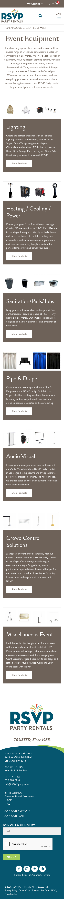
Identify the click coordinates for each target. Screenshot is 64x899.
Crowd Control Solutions (23, 541)
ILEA (7, 804)
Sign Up (11, 857)
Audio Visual (20, 456)
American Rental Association (19, 796)
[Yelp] (42, 869)
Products (18, 28)
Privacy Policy (11, 890)
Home (7, 28)
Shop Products (19, 163)
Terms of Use (24, 890)
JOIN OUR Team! (15, 816)
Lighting (15, 127)
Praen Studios (11, 894)
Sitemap (35, 890)
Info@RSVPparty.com (17, 784)
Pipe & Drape (21, 378)
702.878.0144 (12, 780)
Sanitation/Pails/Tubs (30, 301)
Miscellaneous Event (29, 634)
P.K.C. (53, 890)
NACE (8, 800)
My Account (33, 4)
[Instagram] (26, 869)
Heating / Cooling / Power (28, 212)
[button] (40, 15)
